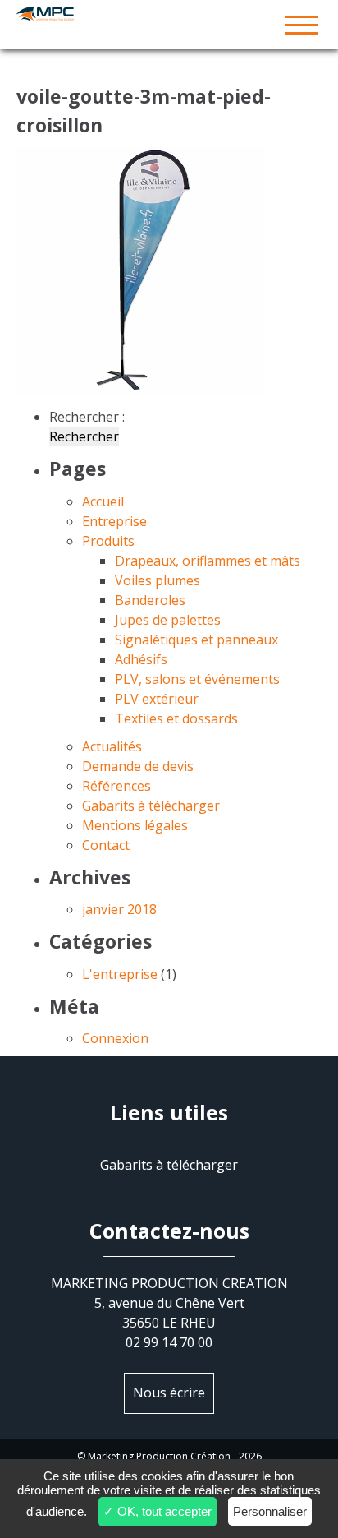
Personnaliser (270, 1511)
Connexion (115, 1038)
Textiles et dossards (176, 718)
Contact (106, 845)
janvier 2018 (119, 909)
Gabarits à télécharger (151, 806)
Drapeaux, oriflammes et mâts (207, 561)
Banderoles (150, 600)
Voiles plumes (157, 580)
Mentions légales (135, 825)
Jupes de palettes (168, 620)
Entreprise (114, 521)
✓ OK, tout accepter (157, 1511)
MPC (169, 24)
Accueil (103, 501)
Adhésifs (141, 659)
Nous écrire (169, 1392)
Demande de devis (138, 766)
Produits (108, 541)
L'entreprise (120, 974)
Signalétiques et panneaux (196, 639)
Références (116, 786)
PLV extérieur (157, 699)
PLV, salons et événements (197, 679)
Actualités (112, 746)
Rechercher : (87, 417)
